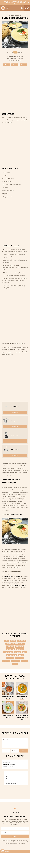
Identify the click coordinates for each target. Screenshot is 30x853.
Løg (24, 652)
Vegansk (5, 661)
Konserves (10, 649)
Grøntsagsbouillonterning (15, 643)
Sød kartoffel (11, 655)
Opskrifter (11, 14)
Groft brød (21, 640)
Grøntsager (8, 652)
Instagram (8, 576)
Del (7, 65)
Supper (24, 14)
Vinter (15, 664)
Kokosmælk (19, 646)
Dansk (21, 655)
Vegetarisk (15, 661)
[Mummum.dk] (15, 808)
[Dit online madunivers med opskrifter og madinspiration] (3, 8)
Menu (7, 8)
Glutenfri (10, 658)
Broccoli (20, 649)
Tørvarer (10, 646)
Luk (27, 812)
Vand (6, 640)
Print (24, 65)
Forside (5, 14)
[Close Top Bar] (29, 3)
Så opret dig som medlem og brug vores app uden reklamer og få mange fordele (15, 3)
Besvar (26, 761)
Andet (13, 640)
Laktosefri (19, 658)
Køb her (15, 412)
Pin (16, 65)
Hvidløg (17, 652)
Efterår (24, 661)
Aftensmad (18, 14)
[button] (2, 850)
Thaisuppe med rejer (15, 514)
